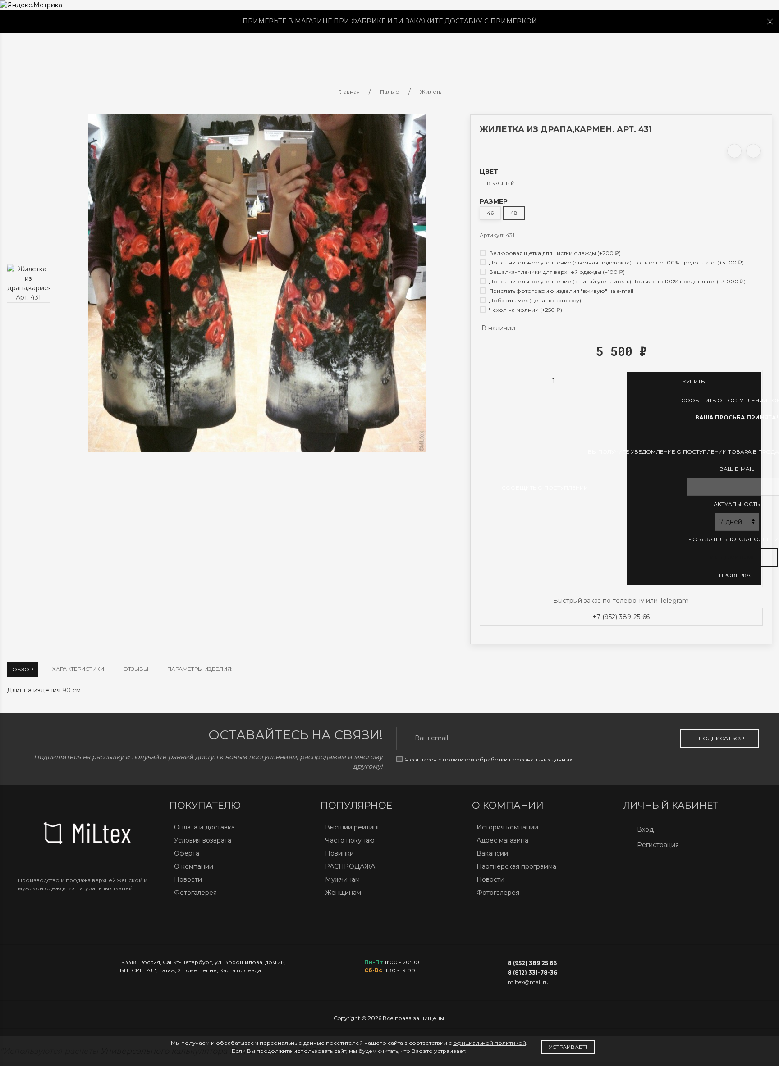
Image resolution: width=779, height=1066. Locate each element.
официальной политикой (489, 1042)
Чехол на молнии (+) (525, 309)
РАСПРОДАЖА (350, 866)
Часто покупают (351, 840)
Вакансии (492, 853)
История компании (507, 827)
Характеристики (78, 668)
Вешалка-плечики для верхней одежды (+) (556, 272)
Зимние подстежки (333, 50)
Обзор (22, 669)
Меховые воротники (426, 50)
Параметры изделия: (200, 668)
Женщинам (343, 892)
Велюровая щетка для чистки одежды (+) (554, 253)
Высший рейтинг (352, 827)
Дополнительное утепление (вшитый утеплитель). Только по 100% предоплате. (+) (617, 281)
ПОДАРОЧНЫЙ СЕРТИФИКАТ (532, 50)
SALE (129, 50)
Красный (501, 183)
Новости (188, 879)
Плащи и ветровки (237, 50)
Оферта (186, 853)
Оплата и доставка (204, 827)
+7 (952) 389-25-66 (621, 617)
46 (490, 213)
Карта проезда (240, 970)
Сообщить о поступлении (545, 487)
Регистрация (658, 845)
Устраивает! (568, 1046)
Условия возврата (202, 840)
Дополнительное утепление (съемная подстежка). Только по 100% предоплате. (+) (616, 262)
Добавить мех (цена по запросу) (534, 300)
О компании (193, 866)
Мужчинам (342, 879)
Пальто (166, 50)
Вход (645, 829)
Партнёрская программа (516, 866)
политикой (458, 759)
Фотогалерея (195, 892)
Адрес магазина (502, 840)
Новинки (339, 853)
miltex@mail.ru (528, 982)
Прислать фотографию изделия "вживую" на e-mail (560, 290)
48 (514, 213)
